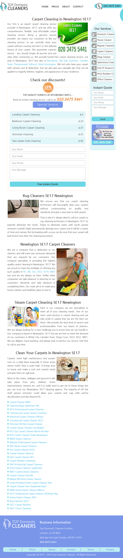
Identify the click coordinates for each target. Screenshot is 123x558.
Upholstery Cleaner (105, 62)
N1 (24, 271)
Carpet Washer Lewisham (23, 460)
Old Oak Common (68, 60)
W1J (39, 271)
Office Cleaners (104, 79)
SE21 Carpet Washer (20, 504)
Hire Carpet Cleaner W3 (22, 457)
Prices (55, 6)
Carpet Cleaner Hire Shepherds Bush (28, 486)
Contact (78, 6)
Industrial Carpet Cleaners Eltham (26, 416)
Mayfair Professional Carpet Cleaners (28, 442)
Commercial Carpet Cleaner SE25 (26, 420)
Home (45, 6)
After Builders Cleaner (105, 73)
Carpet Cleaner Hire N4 (21, 475)
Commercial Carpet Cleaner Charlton (28, 413)
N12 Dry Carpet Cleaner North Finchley (29, 431)
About (66, 6)
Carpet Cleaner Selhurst (22, 453)
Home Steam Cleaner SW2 (23, 497)
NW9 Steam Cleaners (20, 438)
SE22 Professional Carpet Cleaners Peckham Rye (34, 493)
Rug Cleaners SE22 (19, 501)
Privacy (110, 549)
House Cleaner (104, 39)
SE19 (46, 271)
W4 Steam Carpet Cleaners (23, 446)
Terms (91, 549)
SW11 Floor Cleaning (20, 508)
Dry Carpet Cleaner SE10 (22, 449)
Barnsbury (52, 60)
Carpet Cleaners (105, 51)
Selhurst (33, 64)
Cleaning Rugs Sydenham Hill (24, 405)
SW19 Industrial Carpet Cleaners (26, 464)
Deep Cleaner (104, 56)
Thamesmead (21, 64)
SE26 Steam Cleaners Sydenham (26, 468)
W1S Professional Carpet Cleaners (27, 409)
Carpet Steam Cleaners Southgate (27, 427)
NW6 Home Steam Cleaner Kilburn (27, 490)
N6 (29, 271)
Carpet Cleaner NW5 (20, 402)
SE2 (34, 271)
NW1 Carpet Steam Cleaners (24, 471)
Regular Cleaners (105, 45)
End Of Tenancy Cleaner (105, 68)
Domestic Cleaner (105, 34)
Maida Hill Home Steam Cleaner (25, 479)
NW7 (52, 271)
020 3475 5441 (112, 6)
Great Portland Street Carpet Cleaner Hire (31, 482)
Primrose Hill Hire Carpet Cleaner (26, 424)
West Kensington (47, 64)
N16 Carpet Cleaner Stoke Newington (29, 435)
